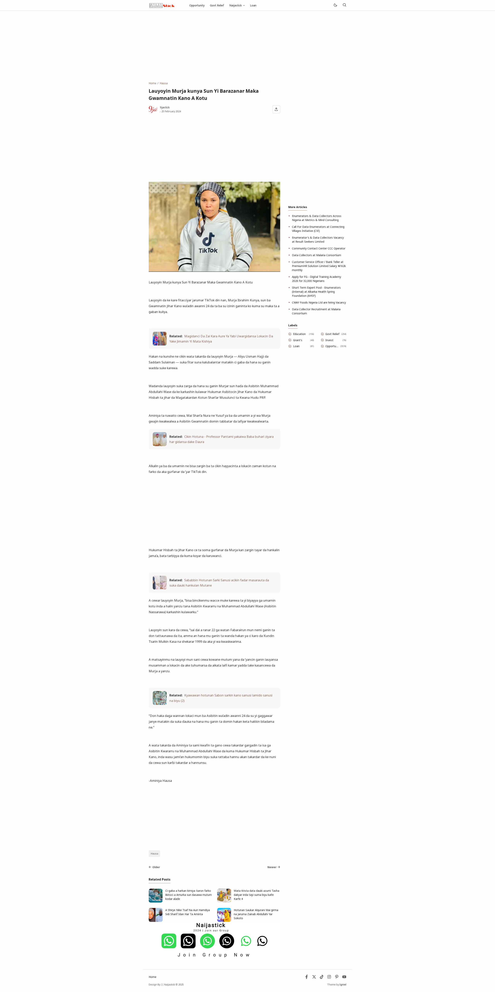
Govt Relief (217, 5)
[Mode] (335, 5)
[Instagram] (329, 978)
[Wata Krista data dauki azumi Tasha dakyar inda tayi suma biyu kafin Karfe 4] (224, 901)
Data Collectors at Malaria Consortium (316, 255)
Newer (272, 867)
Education (299, 334)
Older (156, 867)
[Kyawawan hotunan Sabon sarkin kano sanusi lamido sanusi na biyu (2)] (160, 703)
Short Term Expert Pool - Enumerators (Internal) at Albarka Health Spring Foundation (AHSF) (316, 292)
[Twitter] (314, 978)
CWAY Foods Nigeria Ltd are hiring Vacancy (319, 302)
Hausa (154, 853)
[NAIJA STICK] (162, 5)
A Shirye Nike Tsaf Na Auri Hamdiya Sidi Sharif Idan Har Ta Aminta (187, 912)
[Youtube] (344, 978)
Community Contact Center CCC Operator (318, 248)
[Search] (344, 5)
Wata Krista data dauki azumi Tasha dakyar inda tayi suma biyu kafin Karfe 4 (256, 895)
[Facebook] (307, 978)
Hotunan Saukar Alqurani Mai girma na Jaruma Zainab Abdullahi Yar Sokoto (256, 914)
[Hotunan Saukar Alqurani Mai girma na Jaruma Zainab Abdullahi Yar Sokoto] (224, 921)
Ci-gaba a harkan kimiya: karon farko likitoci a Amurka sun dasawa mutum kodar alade (188, 895)
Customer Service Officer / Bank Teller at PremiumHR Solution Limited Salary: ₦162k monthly (319, 266)
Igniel (343, 984)
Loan (253, 5)
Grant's (297, 340)
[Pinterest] (337, 978)
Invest (329, 340)
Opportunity (197, 5)
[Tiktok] (322, 978)
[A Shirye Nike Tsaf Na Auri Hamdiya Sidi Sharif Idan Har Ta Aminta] (156, 921)
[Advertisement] (247, 46)
